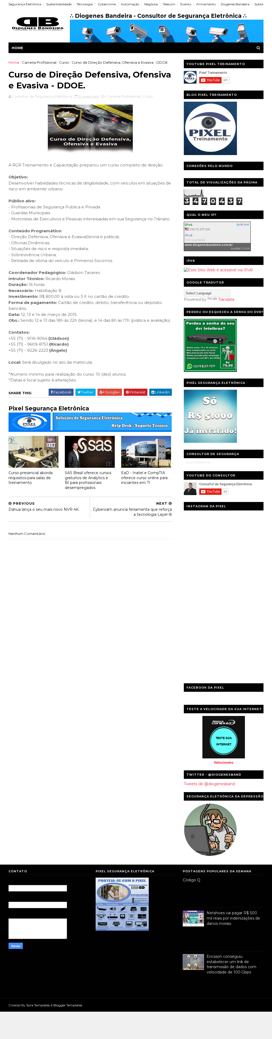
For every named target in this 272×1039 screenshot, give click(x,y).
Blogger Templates (67, 1005)
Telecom (169, 4)
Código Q (191, 880)
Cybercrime (107, 4)
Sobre (258, 4)
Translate (226, 299)
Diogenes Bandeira (235, 4)
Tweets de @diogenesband (209, 784)
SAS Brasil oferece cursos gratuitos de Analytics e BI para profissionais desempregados (88, 480)
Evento (185, 4)
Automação (130, 4)
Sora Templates (38, 1005)
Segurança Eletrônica (24, 4)
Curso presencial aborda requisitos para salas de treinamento (30, 477)
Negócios (151, 4)
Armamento (206, 4)
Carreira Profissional (39, 62)
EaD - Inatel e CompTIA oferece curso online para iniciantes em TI (144, 477)
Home (17, 48)
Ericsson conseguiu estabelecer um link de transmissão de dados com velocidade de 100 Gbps (231, 964)
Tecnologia (84, 4)
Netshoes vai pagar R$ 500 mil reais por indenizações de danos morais (233, 918)
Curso (64, 62)
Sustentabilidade (58, 4)
